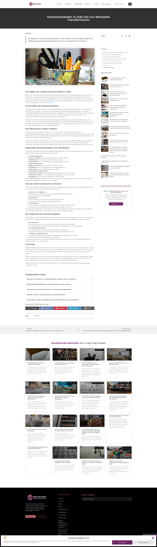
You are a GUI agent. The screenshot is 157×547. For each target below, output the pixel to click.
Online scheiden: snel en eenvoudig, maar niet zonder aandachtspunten (118, 93)
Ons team (68, 4)
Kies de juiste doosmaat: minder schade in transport (119, 416)
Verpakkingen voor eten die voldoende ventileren (35, 363)
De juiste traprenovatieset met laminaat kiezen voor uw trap (64, 430)
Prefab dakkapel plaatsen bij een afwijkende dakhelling (37, 447)
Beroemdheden (62, 512)
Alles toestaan (122, 542)
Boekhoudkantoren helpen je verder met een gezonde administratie (118, 107)
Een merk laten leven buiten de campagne (37, 430)
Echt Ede (50, 102)
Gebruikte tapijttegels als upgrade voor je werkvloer (63, 461)
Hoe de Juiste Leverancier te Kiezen (112, 61)
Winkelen (28, 33)
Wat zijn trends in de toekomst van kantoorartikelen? (60, 294)
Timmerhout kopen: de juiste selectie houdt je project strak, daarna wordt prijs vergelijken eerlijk (91, 431)
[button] (153, 538)
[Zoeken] (130, 4)
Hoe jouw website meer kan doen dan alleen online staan (63, 532)
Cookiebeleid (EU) (63, 509)
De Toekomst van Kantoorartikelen (112, 63)
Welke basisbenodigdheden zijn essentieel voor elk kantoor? (60, 284)
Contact (95, 4)
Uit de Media (78, 4)
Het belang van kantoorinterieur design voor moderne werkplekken (119, 114)
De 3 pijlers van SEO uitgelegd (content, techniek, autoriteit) (91, 396)
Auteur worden (105, 4)
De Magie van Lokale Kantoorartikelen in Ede (115, 52)
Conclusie (106, 65)
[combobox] (121, 4)
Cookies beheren (143, 542)
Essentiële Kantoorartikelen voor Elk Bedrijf (114, 59)
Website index (62, 517)
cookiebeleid (26, 542)
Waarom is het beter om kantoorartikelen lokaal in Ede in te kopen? (60, 279)
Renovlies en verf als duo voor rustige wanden (118, 363)
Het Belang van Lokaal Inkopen (111, 56)
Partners (87, 4)
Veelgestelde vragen (108, 67)
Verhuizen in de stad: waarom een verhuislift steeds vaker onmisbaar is (120, 128)
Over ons (59, 4)
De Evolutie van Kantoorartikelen (112, 54)
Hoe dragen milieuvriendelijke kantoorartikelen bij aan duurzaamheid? (60, 300)
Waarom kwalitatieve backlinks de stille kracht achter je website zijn (63, 524)
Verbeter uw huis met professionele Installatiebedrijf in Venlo (119, 462)
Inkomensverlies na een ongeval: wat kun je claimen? (65, 363)
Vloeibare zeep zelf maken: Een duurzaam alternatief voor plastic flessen (119, 174)
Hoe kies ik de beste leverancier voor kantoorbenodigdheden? (60, 289)
